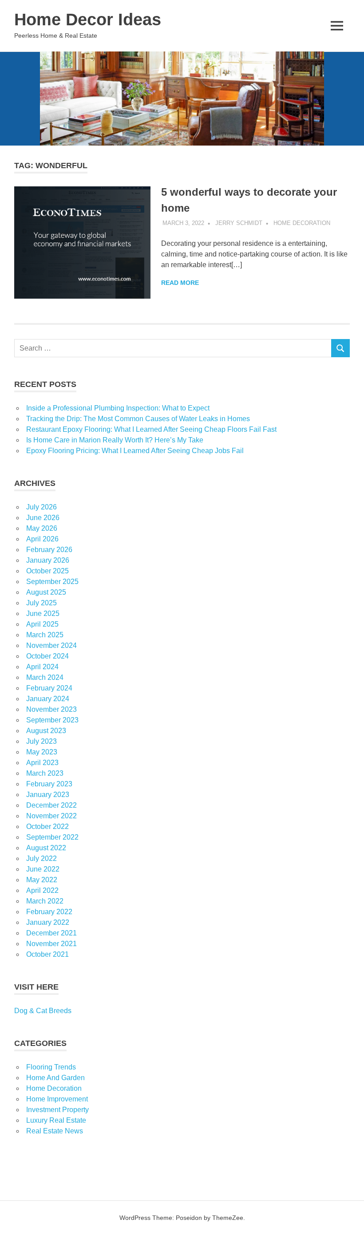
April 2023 (42, 762)
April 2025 (42, 624)
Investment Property (57, 1109)
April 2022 (42, 890)
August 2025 (46, 592)
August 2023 (46, 730)
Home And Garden (55, 1077)
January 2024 (47, 698)
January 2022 (47, 922)
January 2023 (47, 794)
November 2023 (51, 709)
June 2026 (42, 517)
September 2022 (52, 837)
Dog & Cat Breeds (42, 1010)
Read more (180, 282)
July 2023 (41, 741)
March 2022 (44, 901)
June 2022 (42, 869)
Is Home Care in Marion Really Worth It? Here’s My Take (114, 440)
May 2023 (41, 752)
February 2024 (49, 688)
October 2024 (47, 656)
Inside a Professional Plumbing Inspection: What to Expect (118, 408)
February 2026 (49, 549)
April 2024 (42, 667)
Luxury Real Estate (56, 1120)
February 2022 (49, 911)
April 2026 (42, 539)
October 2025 (47, 571)
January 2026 (47, 560)
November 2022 (51, 816)
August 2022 (46, 848)
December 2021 (51, 933)
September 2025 (52, 581)
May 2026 (41, 528)
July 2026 (41, 507)
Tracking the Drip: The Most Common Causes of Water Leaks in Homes (138, 418)
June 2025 (42, 613)
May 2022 (41, 880)
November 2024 (51, 645)
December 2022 (51, 805)
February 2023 (49, 784)
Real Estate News (54, 1131)
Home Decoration (301, 223)
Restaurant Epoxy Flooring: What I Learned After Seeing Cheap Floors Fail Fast (151, 429)
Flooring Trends (51, 1067)
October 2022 (47, 826)
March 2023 (44, 773)
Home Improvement (57, 1099)
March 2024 (44, 677)
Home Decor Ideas (87, 19)
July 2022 (41, 858)
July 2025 (41, 603)
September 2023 (52, 720)
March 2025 (44, 635)
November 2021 (51, 943)
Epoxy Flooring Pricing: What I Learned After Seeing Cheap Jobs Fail (135, 450)
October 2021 (47, 954)
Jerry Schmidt (238, 223)
